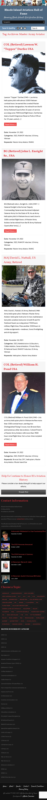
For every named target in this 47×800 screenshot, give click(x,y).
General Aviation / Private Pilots (27, 346)
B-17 (19, 596)
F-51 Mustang (30, 602)
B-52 (34, 596)
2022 (15, 136)
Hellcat (35, 608)
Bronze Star (17, 459)
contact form (21, 519)
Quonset (4, 621)
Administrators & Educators (28, 344)
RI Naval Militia (31, 621)
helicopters (17, 355)
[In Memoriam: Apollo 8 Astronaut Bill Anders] (5, 579)
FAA (37, 602)
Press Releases (29, 618)
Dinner (21, 602)
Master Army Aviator (20, 142)
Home (5, 786)
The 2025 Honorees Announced (22, 544)
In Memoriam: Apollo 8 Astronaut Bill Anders (26, 576)
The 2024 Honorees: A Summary (22, 554)
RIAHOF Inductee (24, 136)
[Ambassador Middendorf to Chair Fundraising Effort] (5, 536)
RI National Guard (10, 349)
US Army (35, 136)
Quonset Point (14, 621)
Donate (18, 786)
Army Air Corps (29, 593)
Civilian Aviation (9, 346)
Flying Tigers (6, 605)
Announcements (16, 593)
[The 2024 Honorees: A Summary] (5, 556)
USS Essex (27, 624)
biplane (4, 599)
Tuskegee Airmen (17, 624)
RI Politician (6, 624)
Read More (9, 124)
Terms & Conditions (37, 786)
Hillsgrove (5, 611)
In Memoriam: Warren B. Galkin (21, 562)
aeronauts (5, 593)
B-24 (24, 596)
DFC (24, 459)
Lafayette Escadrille (22, 611)
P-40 (26, 614)
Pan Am (4, 618)
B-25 (29, 596)
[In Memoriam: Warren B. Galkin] (5, 567)
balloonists (41, 596)
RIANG (31, 142)
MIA (3, 614)
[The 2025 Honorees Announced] (5, 547)
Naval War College (12, 614)
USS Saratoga (37, 624)
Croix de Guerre (7, 602)
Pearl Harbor (13, 618)
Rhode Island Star (20, 462)
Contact (26, 786)
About (11, 786)
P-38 (22, 614)
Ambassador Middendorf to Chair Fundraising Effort (28, 531)
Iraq (12, 611)
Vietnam (7, 138)
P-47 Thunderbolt (35, 614)
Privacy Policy (23, 789)
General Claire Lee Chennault (11, 608)
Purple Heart (40, 618)
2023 (15, 344)
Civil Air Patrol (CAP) (36, 599)
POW (21, 618)
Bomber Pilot (13, 599)
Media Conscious (28, 796)
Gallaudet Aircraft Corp (20, 605)
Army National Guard (9, 596)
